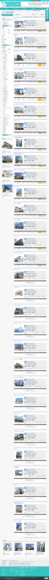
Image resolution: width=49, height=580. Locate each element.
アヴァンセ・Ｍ (17, 120)
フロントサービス (6, 122)
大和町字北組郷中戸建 (18, 137)
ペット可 (16, 569)
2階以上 (4, 127)
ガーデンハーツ (17, 18)
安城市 (17, 560)
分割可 (4, 65)
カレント (16, 449)
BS (4, 112)
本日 (9, 48)
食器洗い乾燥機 (5, 94)
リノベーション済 (6, 60)
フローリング (5, 80)
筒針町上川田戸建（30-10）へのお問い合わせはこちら (30, 516)
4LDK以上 (4, 34)
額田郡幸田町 (13, 560)
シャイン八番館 (17, 203)
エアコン (4, 104)
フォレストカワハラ (18, 341)
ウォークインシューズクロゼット (7, 109)
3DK (3, 32)
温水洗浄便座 (5, 100)
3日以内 (4, 49)
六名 (31, 57)
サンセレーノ (17, 287)
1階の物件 (5, 128)
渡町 (30, 172)
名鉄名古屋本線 (28, 24)
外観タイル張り (5, 92)
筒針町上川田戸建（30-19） (19, 153)
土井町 (23, 562)
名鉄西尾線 (23, 563)
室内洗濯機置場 (5, 79)
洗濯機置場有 (5, 91)
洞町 (25, 562)
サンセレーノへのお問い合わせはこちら (30, 301)
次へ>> (44, 16)
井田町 (33, 562)
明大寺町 (15, 562)
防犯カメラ (5, 120)
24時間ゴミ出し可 (6, 123)
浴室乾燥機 (5, 99)
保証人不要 (5, 61)
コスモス (16, 86)
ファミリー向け (5, 78)
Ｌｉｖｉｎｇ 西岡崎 (18, 359)
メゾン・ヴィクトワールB (19, 395)
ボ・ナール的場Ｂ (5, 194)
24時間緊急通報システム (7, 118)
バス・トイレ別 (5, 97)
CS (4, 111)
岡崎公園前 (32, 24)
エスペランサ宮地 (18, 521)
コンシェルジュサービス (7, 125)
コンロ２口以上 (5, 93)
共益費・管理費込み (6, 23)
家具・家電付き (5, 90)
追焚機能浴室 (5, 98)
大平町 (20, 562)
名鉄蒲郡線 (27, 563)
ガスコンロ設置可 (6, 73)
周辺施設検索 (12, 569)
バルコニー (5, 84)
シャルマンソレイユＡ (5, 179)
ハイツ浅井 (4, 150)
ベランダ (4, 83)
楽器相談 (4, 56)
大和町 (31, 20)
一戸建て (4, 17)
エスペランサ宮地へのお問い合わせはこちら (30, 534)
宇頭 (31, 75)
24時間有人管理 (5, 121)
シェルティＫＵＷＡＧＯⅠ (19, 377)
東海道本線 (27, 38)
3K (8, 31)
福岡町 (10, 562)
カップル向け (5, 76)
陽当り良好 (5, 57)
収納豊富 (4, 110)
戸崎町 (27, 562)
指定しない (4, 48)
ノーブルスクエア (18, 305)
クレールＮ (17, 236)
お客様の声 (11, 570)
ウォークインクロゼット (7, 107)
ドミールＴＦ (17, 269)
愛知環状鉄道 (28, 57)
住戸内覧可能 (5, 124)
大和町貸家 (17, 467)
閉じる (46, 578)
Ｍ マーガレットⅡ (18, 413)
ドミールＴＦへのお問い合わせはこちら (30, 283)
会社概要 (3, 569)
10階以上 (4, 129)
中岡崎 (31, 175)
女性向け (4, 77)
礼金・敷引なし (5, 22)
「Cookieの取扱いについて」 (10, 578)
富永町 (31, 271)
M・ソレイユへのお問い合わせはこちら (30, 498)
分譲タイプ (5, 66)
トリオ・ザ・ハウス (18, 323)
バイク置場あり (5, 89)
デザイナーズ (5, 59)
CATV (4, 113)
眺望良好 (4, 68)
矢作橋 (32, 39)
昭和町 (31, 307)
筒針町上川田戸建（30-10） (19, 503)
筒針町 (31, 88)
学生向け (4, 75)
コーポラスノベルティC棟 (19, 431)
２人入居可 (5, 63)
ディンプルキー (5, 119)
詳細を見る (39, 31)
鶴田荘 (16, 35)
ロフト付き (5, 81)
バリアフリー (5, 64)
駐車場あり (5, 126)
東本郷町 (31, 238)
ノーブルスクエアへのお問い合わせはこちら (30, 319)
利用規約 (3, 571)
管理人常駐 (5, 67)
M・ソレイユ (17, 485)
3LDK (9, 32)
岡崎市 (29, 20)
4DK (8, 33)
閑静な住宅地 (5, 58)
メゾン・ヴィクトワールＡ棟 (19, 170)
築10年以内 (16, 571)
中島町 (12, 562)
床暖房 (4, 105)
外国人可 (4, 72)
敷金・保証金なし (5, 21)
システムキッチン (6, 95)
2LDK (4, 31)
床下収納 (4, 106)
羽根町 (18, 562)
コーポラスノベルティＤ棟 (19, 104)
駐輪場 (4, 88)
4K (3, 33)
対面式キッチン (5, 96)
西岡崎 (31, 38)
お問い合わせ (12, 571)
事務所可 (4, 62)
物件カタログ (4, 574)
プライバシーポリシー (5, 570)
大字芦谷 (30, 562)
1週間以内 (9, 49)
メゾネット (5, 82)
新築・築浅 (16, 570)
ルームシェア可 (5, 74)
